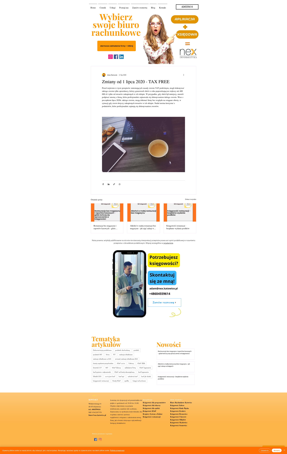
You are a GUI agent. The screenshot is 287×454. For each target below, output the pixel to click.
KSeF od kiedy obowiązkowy (124, 372)
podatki (136, 350)
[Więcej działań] (183, 74)
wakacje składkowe (126, 355)
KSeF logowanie (145, 368)
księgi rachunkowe (139, 381)
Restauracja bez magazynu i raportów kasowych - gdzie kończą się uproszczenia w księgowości (105, 227)
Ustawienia (265, 450)
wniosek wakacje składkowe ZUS (126, 359)
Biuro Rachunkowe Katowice (181, 402)
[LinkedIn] (121, 57)
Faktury (131, 363)
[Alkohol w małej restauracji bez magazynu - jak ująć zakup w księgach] (143, 212)
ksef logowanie (143, 372)
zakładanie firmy (130, 368)
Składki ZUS (97, 376)
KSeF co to (121, 363)
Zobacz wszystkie (190, 199)
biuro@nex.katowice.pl (97, 415)
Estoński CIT (97, 368)
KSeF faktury (116, 368)
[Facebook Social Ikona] (95, 439)
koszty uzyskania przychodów (103, 363)
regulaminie (168, 243)
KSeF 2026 (141, 363)
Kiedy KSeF (117, 381)
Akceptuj (277, 450)
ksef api (121, 376)
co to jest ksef (110, 376)
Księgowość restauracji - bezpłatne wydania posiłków (177, 227)
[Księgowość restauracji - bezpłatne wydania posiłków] (180, 212)
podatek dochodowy (122, 350)
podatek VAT (97, 355)
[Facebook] (116, 57)
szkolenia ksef (132, 376)
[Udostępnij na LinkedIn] (109, 184)
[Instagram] (110, 57)
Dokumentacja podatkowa (102, 350)
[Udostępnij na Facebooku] (103, 184)
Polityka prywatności (117, 450)
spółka (126, 381)
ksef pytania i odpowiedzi (102, 372)
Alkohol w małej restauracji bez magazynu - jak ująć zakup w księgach (143, 227)
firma (107, 355)
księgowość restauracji (101, 381)
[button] (112, 6)
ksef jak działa (146, 376)
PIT (114, 355)
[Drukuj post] (119, 184)
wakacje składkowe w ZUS (102, 359)
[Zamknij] (284, 450)
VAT (106, 368)
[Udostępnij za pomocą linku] (114, 184)
